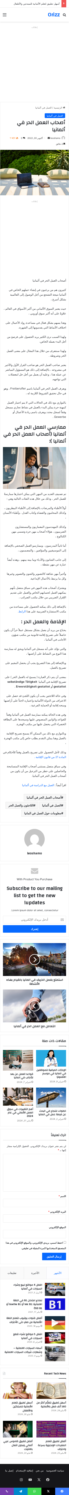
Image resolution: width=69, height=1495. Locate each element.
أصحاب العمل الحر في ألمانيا (44, 797)
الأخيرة (35, 1273)
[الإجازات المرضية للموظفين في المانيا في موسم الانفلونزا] (51, 1058)
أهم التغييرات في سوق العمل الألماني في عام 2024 (20, 1112)
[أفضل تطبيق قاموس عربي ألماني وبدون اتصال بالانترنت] (18, 1429)
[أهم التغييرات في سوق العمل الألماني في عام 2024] (18, 1096)
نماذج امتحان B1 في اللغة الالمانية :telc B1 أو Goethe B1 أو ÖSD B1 (24, 1304)
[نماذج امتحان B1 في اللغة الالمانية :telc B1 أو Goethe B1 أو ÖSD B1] (55, 1304)
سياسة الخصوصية (55, 1470)
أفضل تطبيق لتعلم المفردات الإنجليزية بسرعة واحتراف (52, 1445)
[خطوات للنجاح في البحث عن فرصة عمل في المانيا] (51, 1098)
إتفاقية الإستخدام (24, 1470)
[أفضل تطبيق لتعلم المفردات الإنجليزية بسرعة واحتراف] (51, 1429)
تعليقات (12, 1273)
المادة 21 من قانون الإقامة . (50, 757)
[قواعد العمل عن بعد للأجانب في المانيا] (18, 1060)
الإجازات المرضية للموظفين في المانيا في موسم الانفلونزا (51, 1073)
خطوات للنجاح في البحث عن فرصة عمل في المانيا (52, 1113)
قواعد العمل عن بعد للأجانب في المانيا (21, 1076)
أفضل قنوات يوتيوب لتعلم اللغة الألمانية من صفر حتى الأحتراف (24, 1320)
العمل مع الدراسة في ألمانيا (38, 785)
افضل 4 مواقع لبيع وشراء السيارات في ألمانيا (27, 1287)
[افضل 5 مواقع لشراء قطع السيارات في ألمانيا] (55, 1338)
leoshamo (55, 138)
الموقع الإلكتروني (57, 1227)
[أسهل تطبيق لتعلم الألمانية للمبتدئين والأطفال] (18, 1390)
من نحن (40, 1470)
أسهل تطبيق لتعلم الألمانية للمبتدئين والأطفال (37, 3)
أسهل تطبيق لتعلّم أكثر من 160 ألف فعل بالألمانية (51, 1404)
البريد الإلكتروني (57, 1211)
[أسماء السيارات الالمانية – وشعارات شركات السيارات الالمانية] (55, 1353)
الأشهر (57, 1273)
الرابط (22, 611)
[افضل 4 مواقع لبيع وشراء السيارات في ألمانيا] (55, 1289)
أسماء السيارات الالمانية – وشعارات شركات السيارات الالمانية (23, 1350)
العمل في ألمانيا (43, 107)
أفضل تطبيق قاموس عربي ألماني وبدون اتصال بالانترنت (18, 1445)
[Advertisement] (34, 64)
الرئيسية (58, 107)
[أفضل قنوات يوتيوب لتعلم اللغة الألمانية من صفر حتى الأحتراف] (55, 1322)
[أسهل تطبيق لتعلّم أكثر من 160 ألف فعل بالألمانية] (51, 1390)
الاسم (62, 1196)
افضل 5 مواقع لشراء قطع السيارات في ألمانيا (27, 1336)
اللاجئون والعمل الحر (20, 805)
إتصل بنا (9, 1470)
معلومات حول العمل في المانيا (42, 813)
